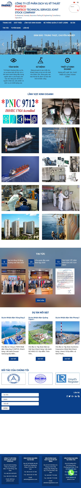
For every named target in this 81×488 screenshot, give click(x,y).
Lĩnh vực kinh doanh (32, 23)
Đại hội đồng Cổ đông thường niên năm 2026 (16, 261)
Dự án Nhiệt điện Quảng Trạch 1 (38, 318)
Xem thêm (40, 300)
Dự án (72, 23)
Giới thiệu (18, 23)
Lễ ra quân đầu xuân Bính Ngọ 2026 (42, 261)
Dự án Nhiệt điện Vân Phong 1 (67, 318)
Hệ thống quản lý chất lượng (55, 23)
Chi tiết (13, 359)
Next (78, 44)
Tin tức (6, 28)
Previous (3, 44)
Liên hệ (26, 28)
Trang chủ (7, 23)
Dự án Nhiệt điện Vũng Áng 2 (13, 318)
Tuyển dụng (16, 28)
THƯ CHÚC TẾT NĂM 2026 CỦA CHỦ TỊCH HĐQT (69, 262)
